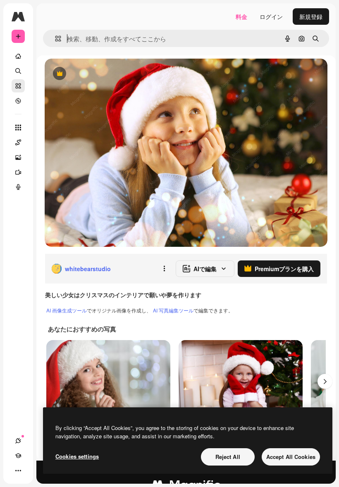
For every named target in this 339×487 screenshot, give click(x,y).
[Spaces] (18, 142)
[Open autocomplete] (54, 38)
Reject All (227, 457)
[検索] (18, 71)
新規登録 (310, 16)
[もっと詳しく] (18, 100)
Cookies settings (77, 456)
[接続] (18, 440)
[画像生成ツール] (18, 157)
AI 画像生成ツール (66, 310)
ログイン (271, 16)
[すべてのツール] (18, 127)
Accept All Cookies (290, 457)
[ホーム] (18, 56)
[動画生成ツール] (18, 172)
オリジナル (101, 74)
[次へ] (325, 381)
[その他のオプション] (164, 268)
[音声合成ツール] (18, 187)
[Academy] (18, 455)
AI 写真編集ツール (173, 310)
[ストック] (18, 85)
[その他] (18, 470)
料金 (241, 16)
